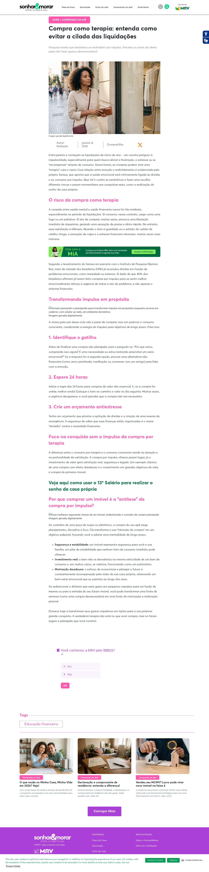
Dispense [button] (173, 860)
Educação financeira (41, 724)
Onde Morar (143, 7)
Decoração (85, 7)
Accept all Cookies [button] (155, 860)
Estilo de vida (101, 7)
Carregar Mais (104, 811)
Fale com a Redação (146, 846)
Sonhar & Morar (36, 5)
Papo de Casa (68, 7)
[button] (192, 860)
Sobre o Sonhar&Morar (147, 840)
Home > (57, 20)
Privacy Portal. (13, 866)
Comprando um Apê (122, 7)
